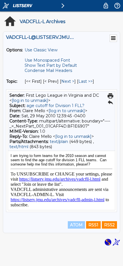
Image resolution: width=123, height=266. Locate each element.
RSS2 (109, 224)
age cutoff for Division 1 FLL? (55, 105)
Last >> (85, 81)
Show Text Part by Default (51, 65)
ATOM (76, 224)
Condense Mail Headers (48, 70)
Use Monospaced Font (47, 60)
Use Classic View (41, 50)
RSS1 (93, 224)
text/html (18, 146)
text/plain (59, 141)
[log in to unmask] (30, 100)
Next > (67, 81)
